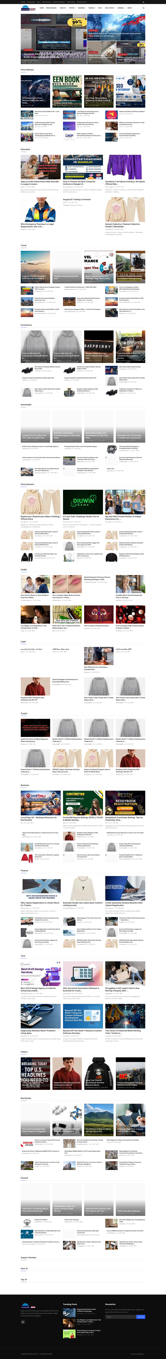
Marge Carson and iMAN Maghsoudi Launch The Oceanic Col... (100, 57)
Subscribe (141, 1317)
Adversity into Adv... (40, 302)
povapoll (121, 1155)
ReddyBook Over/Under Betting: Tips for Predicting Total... (124, 818)
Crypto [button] (71, 8)
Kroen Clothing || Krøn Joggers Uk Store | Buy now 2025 (88, 543)
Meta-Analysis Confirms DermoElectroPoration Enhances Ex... (89, 134)
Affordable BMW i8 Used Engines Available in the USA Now (88, 469)
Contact (23, 2)
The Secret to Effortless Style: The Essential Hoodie (46, 555)
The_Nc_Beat (120, 1087)
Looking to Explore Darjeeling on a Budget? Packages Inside (129, 277)
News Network (46, 2)
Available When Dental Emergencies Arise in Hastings (129, 596)
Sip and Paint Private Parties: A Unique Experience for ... (123, 517)
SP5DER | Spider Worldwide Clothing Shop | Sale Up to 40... (65, 770)
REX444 (37, 859)
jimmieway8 (25, 1153)
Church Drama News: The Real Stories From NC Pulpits (129, 1084)
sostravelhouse (121, 281)
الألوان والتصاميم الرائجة (123, 649)
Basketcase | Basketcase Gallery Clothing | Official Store (40, 517)
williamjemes (89, 1213)
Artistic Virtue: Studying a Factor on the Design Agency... (40, 446)
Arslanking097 (26, 360)
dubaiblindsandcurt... (83, 1144)
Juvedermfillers (56, 600)
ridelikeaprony (81, 461)
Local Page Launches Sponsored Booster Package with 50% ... (87, 112)
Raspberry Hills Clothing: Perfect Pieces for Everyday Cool (97, 355)
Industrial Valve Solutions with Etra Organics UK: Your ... (98, 1210)
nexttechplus (26, 1087)
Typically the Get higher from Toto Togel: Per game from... (34, 436)
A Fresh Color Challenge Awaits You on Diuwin (81, 517)
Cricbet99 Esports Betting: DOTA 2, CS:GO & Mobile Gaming (83, 818)
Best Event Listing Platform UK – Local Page (47, 112)
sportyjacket (122, 369)
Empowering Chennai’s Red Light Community (88, 1231)
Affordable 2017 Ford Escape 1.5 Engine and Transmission (129, 436)
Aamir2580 (80, 1335)
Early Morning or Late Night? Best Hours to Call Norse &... (34, 277)
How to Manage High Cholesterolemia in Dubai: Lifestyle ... (130, 627)
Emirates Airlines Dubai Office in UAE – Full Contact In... (131, 299)
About (38, 2)
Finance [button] (91, 8)
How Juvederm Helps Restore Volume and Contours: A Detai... (66, 596)
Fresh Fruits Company (71, 1219)
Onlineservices (25, 908)
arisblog (56, 1134)
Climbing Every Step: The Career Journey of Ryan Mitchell (64, 1208)
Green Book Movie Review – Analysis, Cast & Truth (65, 101)
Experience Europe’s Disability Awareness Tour (45, 299)
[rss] (23, 1322)
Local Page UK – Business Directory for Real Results (39, 818)
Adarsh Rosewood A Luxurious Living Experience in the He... (47, 1163)
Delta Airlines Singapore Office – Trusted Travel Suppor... (82, 309)
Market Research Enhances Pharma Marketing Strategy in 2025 (97, 578)
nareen (23, 652)
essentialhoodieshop (68, 908)
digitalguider (108, 993)
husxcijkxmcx (109, 229)
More (129, 8)
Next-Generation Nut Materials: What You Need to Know (67, 1130)
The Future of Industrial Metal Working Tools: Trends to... (123, 1032)
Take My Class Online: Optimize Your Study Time (89, 1243)
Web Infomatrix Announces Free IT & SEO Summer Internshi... (128, 100)
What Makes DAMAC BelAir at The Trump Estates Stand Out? (82, 1152)
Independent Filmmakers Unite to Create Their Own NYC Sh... (88, 123)
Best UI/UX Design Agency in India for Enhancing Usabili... (38, 989)
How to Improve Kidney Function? (97, 626)
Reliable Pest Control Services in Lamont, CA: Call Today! (125, 832)
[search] (143, 8)
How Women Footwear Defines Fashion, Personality (48, 367)
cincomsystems (67, 993)
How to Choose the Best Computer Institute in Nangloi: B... (79, 182)
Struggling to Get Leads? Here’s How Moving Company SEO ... (122, 989)
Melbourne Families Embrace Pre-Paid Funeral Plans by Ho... (131, 123)
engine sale (110, 468)
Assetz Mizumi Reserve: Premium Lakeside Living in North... (130, 1163)
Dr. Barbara (119, 631)
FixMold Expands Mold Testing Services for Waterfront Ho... (45, 123)
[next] (83, 39)
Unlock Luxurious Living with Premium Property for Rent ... (47, 1141)
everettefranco (26, 837)
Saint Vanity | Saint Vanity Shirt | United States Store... (132, 379)
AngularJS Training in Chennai (77, 199)
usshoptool (108, 1036)
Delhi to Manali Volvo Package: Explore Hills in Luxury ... (47, 288)
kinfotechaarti (39, 1144)
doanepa (86, 672)
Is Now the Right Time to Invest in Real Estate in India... (130, 1130)
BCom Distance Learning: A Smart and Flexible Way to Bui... (89, 1331)
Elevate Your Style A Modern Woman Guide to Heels (89, 367)
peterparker (110, 471)
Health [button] (62, 8)
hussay (79, 922)
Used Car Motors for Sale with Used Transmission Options (41, 457)
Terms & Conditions (137, 1354)
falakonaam (122, 313)
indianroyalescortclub (83, 1235)
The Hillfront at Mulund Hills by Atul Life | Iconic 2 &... (98, 1130)
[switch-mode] (143, 2)
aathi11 (65, 202)
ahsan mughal (109, 187)
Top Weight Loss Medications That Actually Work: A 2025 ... (33, 627)
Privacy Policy (31, 2)
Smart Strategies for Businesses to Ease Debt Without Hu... (65, 680)
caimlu (22, 631)
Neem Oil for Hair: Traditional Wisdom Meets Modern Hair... (66, 627)
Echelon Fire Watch (41, 1219)
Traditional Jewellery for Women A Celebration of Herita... (130, 390)
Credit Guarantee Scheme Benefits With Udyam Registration (123, 904)
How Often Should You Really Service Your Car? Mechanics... (47, 469)
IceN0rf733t (38, 1222)
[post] (54, 39)
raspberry (88, 360)
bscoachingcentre (68, 187)
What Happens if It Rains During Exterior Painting (123, 1140)
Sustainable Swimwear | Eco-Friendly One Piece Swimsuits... (47, 844)
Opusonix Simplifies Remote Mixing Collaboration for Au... (131, 59)
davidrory (23, 744)
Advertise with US (82, 2)
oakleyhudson (121, 1213)
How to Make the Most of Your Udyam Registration (89, 930)
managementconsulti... (90, 582)
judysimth (122, 922)
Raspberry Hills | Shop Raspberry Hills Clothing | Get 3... (131, 555)
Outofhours (119, 600)
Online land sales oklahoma (128, 1211)
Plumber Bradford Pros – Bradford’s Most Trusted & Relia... (130, 856)
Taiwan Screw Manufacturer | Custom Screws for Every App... (40, 833)
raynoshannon (58, 1213)
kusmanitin (89, 1134)
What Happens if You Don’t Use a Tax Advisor (89, 919)
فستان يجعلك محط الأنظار (60, 649)
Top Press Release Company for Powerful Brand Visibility (129, 134)
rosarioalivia (110, 835)
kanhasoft (66, 1036)
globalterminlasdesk (70, 289)
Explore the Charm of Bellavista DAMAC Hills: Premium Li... (41, 1151)
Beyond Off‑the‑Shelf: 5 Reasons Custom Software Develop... (82, 1032)
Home (42, 8)
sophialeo (121, 1224)
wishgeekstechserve (26, 993)
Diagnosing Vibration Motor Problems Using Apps (38, 1032)
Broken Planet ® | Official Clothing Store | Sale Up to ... (67, 740)
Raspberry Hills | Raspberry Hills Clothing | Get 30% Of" (32, 699)
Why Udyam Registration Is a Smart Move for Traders (40, 904)
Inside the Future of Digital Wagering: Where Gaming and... (34, 740)
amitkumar (38, 371)
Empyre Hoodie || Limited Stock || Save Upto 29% (38, 378)
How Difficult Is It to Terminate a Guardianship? (96, 668)
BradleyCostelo (26, 1213)
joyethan (79, 558)
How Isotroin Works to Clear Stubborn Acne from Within (35, 596)
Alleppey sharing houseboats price (66, 277)
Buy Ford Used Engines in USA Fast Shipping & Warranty (130, 458)
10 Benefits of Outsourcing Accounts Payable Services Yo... (47, 919)
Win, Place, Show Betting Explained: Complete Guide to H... (98, 100)
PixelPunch (80, 302)
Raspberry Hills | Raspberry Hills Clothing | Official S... (87, 390)
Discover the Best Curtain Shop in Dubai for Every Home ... (90, 1141)
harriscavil (87, 628)
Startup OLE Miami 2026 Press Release (132, 111)
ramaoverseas (89, 281)
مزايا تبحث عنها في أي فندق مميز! (31, 649)
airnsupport (25, 281)
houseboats (57, 281)
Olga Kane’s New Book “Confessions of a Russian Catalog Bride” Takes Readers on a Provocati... (115, 35)
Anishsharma (66, 522)
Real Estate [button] (109, 8)
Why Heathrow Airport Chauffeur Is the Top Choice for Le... (132, 310)
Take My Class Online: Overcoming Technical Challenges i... (130, 1243)
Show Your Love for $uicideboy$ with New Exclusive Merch (95, 1082)
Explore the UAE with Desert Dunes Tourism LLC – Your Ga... (88, 299)
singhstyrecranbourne (41, 472)
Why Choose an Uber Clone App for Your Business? (88, 856)
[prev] (24, 39)
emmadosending (25, 600)
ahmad (23, 229)
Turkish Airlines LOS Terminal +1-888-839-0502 (80, 287)
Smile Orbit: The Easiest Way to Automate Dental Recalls (35, 1210)
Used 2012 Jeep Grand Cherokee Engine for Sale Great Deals (67, 435)
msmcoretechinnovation (124, 360)
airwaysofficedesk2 (69, 311)
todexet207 (25, 440)
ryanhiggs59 (80, 1246)
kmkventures (38, 922)
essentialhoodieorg (40, 558)
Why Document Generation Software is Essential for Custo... (81, 989)
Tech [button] (100, 8)
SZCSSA (24, 380)
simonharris (80, 859)
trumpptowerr (26, 1134)
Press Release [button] (51, 8)
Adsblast (119, 1134)
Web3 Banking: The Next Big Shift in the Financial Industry (47, 1231)
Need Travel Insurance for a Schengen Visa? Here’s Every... (98, 277)
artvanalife (108, 522)
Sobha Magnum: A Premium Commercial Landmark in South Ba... (131, 1152)
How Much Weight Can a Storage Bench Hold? (132, 1220)
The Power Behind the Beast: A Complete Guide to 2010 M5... (129, 447)
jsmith (22, 187)
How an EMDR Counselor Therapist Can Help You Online (125, 1231)
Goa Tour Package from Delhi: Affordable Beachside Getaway (129, 288)
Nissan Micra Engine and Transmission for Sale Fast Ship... (97, 435)
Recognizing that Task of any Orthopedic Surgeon (80, 446)
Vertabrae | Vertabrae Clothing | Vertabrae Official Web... (125, 182)
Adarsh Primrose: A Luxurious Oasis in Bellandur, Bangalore (89, 1163)
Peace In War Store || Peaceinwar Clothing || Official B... (34, 355)
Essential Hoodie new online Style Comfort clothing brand (83, 904)
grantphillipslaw (56, 684)
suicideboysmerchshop (92, 1087)
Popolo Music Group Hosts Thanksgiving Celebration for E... (45, 134)
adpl (53, 631)
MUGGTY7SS (24, 702)
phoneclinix (24, 1036)
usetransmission (123, 450)
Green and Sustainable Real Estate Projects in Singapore (34, 1130)
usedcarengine (58, 440)
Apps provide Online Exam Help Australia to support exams (40, 182)
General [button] (121, 8)
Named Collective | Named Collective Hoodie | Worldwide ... (122, 225)
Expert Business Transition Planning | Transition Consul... (41, 1242)
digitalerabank (39, 1235)
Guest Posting (71, 2)
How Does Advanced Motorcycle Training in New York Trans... (87, 458)
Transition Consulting (28, 1244)
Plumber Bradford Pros (125, 859)
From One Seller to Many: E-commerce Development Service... (128, 355)
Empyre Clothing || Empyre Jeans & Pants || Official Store (46, 532)
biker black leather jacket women (130, 367)
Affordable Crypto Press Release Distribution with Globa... (32, 100)
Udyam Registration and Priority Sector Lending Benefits (47, 930)
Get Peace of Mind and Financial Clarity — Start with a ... (132, 919)
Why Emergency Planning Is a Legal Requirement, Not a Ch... (37, 225)
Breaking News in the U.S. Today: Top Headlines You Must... (33, 1082)
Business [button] (81, 8)
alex (25, 60)
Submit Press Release (59, 2)
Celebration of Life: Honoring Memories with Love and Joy (90, 555)
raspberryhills (80, 393)
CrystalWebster (111, 1233)
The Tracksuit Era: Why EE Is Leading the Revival (47, 856)
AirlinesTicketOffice (124, 302)
